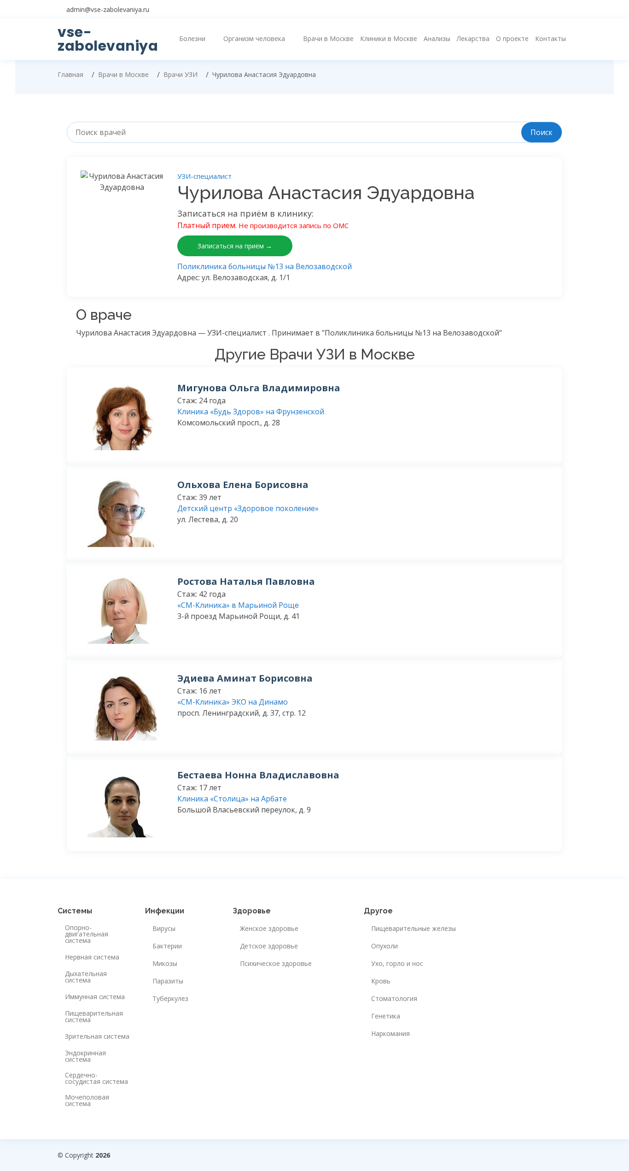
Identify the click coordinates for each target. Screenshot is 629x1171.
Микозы (164, 963)
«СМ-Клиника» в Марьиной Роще (238, 605)
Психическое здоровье (276, 963)
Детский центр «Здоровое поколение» (248, 508)
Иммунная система (95, 997)
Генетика (385, 1016)
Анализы (437, 38)
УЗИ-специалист (204, 176)
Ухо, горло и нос (397, 963)
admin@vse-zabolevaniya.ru (107, 9)
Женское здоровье (269, 928)
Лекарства (473, 38)
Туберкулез (170, 998)
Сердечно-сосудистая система (96, 1078)
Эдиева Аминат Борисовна (245, 678)
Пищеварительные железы (413, 928)
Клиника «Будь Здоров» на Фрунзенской (250, 411)
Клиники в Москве (388, 38)
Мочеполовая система (87, 1100)
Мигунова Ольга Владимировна (258, 388)
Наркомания (390, 1033)
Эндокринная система (85, 1056)
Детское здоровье (269, 946)
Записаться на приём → (235, 245)
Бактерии (167, 946)
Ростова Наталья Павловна (246, 581)
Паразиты (167, 981)
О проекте (512, 38)
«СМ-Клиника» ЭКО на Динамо (232, 702)
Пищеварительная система (94, 1016)
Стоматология (394, 998)
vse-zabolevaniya (108, 39)
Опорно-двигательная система (86, 934)
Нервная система (92, 957)
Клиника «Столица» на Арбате (232, 799)
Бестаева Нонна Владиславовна (258, 775)
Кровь (380, 981)
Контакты (550, 38)
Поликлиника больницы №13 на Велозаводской (264, 266)
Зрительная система (97, 1036)
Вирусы (163, 928)
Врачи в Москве (328, 38)
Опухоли (384, 946)
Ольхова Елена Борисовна (243, 484)
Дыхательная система (86, 977)
